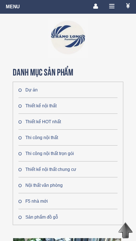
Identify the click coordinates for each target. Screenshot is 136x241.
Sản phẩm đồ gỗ (41, 217)
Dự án (31, 89)
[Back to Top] (125, 230)
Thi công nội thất (41, 137)
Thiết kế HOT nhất (43, 121)
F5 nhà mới (36, 201)
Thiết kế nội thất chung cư (50, 169)
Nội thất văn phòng (44, 185)
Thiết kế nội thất (41, 105)
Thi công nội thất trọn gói (49, 153)
